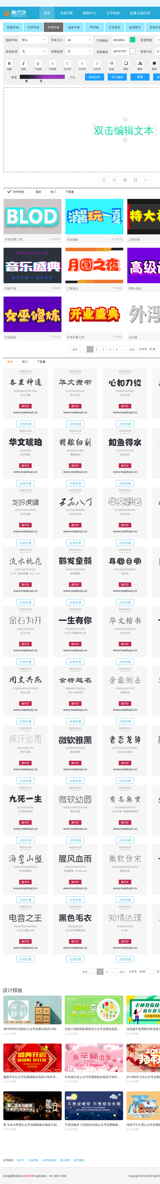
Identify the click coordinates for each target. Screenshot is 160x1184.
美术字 (20, 1160)
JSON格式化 (49, 1160)
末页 (131, 349)
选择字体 (11, 40)
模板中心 (89, 12)
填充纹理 (11, 51)
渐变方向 (146, 51)
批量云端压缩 (140, 12)
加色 (72, 77)
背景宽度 (146, 40)
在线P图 (66, 12)
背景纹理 (57, 51)
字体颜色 (102, 40)
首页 (47, 12)
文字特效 (113, 12)
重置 (140, 77)
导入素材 (117, 77)
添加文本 (94, 77)
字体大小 (57, 40)
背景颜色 (102, 52)
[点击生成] (25, 393)
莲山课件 (65, 1160)
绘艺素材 (79, 1160)
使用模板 (32, 1010)
